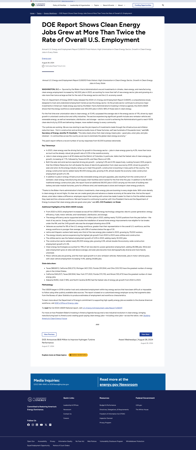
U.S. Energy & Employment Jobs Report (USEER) (102, 308)
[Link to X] (46, 425)
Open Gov (31, 441)
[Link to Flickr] (50, 425)
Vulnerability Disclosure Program (111, 441)
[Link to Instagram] (33, 425)
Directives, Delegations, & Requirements (114, 410)
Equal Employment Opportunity (38, 445)
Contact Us (67, 414)
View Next (144, 334)
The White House (142, 410)
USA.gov (139, 405)
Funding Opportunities (143, 5)
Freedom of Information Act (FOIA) (112, 414)
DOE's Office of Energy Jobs (66, 303)
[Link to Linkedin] (37, 425)
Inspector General (106, 418)
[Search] (163, 5)
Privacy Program (105, 423)
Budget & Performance (108, 405)
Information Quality (65, 441)
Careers (66, 418)
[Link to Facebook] (28, 425)
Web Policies (91, 441)
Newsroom (67, 410)
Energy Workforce (79, 355)
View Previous (48, 334)
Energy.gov (46, 58)
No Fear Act (80, 441)
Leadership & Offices (70, 405)
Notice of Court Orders (61, 445)
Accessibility (42, 441)
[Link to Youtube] (41, 425)
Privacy (52, 441)
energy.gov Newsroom (119, 384)
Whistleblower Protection (135, 441)
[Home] (38, 6)
